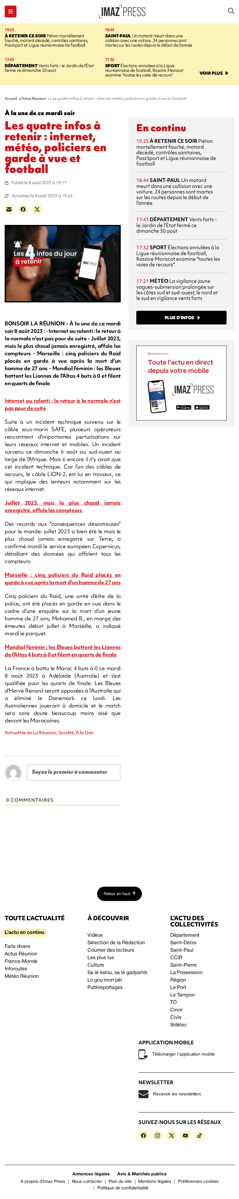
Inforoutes (16, 969)
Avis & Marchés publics (142, 1174)
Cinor (176, 1010)
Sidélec (178, 1025)
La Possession (186, 973)
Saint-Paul (182, 950)
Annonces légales (91, 1174)
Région (178, 980)
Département (184, 935)
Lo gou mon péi (104, 980)
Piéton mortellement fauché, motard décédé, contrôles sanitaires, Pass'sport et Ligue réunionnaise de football (46, 40)
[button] (10, 11)
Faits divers (17, 947)
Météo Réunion (22, 976)
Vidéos (95, 935)
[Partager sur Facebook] (23, 209)
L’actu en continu (24, 933)
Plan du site (120, 1182)
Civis (175, 1017)
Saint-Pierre (183, 965)
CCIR (176, 958)
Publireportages (105, 988)
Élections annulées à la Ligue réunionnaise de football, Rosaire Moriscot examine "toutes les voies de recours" (144, 70)
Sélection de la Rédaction (116, 943)
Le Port (178, 988)
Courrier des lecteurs (110, 950)
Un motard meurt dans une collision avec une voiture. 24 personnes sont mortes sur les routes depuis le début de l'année (148, 40)
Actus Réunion (21, 954)
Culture (95, 965)
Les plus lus (100, 958)
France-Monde (21, 961)
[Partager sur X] (37, 209)
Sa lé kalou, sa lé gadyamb (117, 973)
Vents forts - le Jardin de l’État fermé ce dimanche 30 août (49, 68)
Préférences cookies (198, 1182)
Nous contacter (87, 1182)
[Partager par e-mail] (9, 209)
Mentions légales (154, 1182)
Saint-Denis (183, 943)
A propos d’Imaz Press (43, 1182)
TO (173, 1003)
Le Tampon (182, 995)
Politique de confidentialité (122, 1188)
